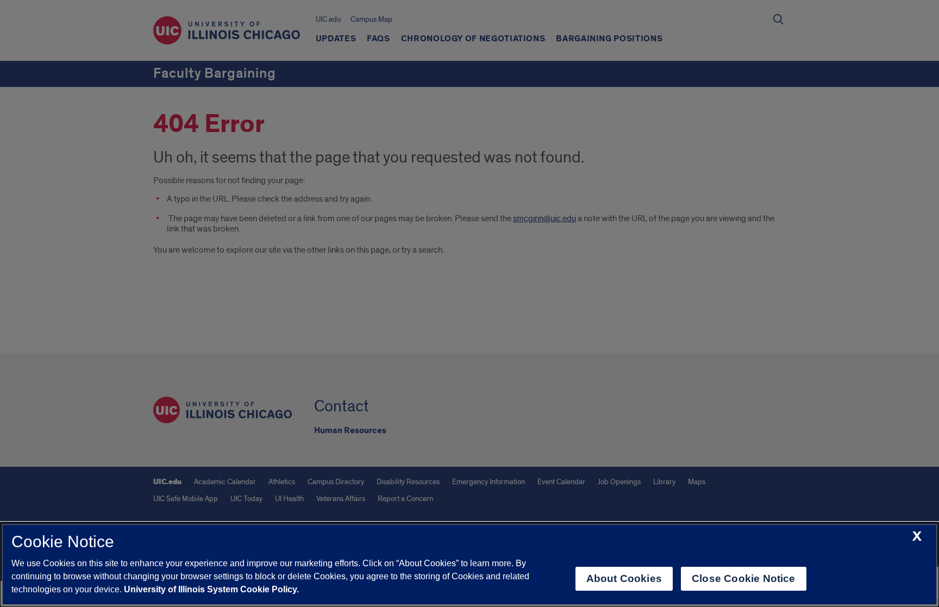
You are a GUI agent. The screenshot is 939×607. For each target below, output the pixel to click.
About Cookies (624, 578)
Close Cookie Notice (744, 578)
